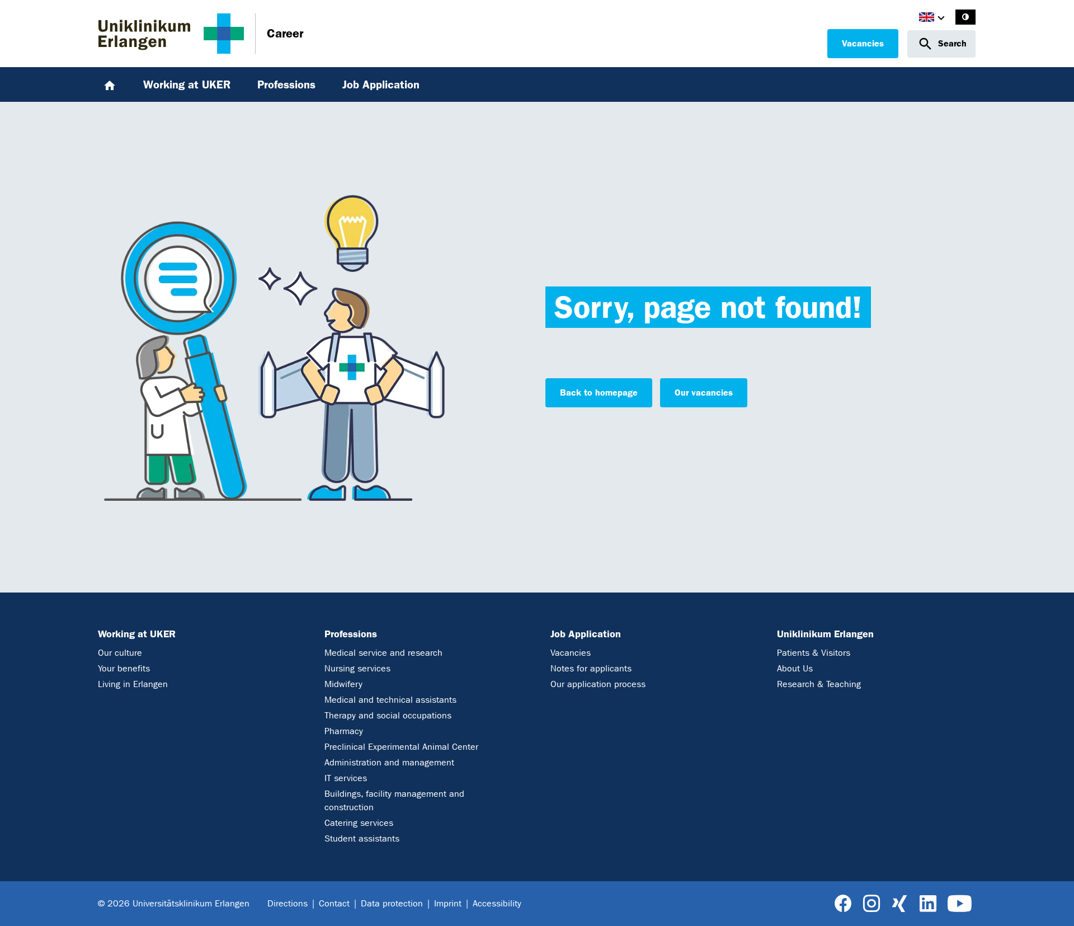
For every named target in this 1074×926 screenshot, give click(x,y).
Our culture (120, 652)
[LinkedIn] (927, 904)
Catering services (358, 822)
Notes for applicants (591, 668)
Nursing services (357, 668)
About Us (795, 668)
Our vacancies (704, 392)
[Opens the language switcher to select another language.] (926, 19)
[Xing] (899, 904)
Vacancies (863, 43)
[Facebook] (843, 904)
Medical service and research (383, 652)
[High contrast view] (965, 17)
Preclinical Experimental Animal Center (401, 746)
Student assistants (361, 838)
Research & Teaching (819, 684)
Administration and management (389, 762)
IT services (345, 778)
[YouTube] (960, 904)
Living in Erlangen (133, 684)
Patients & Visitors (813, 652)
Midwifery (343, 684)
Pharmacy (343, 731)
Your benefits (124, 668)
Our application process (598, 684)
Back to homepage (599, 392)
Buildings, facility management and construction (394, 800)
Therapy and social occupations (387, 715)
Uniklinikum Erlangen (825, 634)
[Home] (110, 84)
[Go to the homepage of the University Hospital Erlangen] (171, 33)
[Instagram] (871, 904)
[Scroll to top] (1052, 903)
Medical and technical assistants (390, 699)
